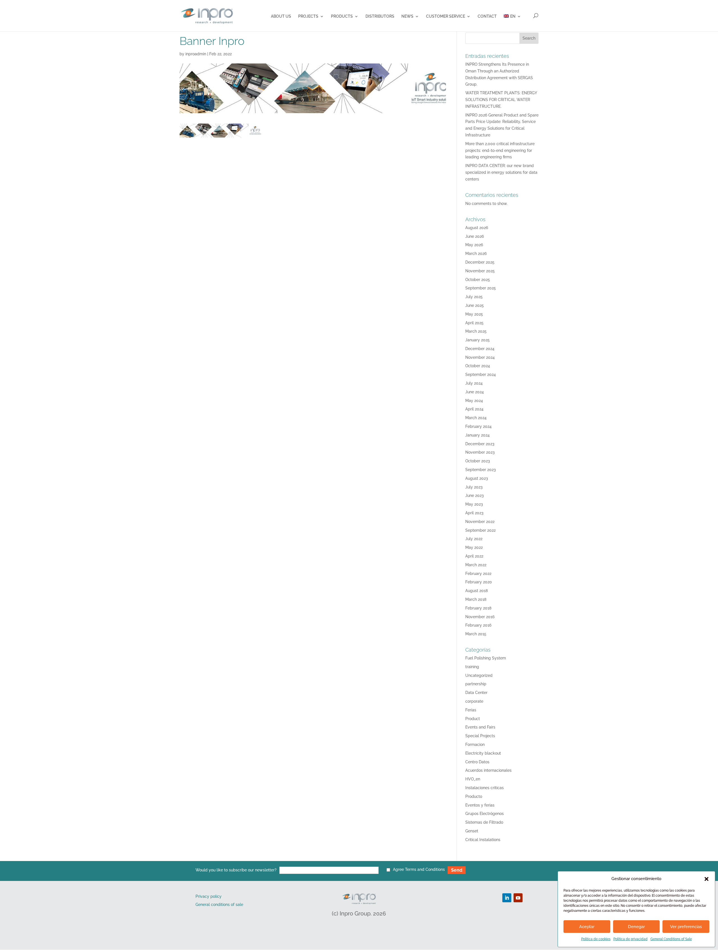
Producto (473, 796)
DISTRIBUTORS (379, 16)
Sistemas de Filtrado (484, 822)
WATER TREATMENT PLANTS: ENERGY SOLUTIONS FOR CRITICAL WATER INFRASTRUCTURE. (501, 100)
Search (529, 38)
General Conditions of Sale (671, 939)
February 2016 (478, 625)
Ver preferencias (686, 926)
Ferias (470, 710)
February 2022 (478, 573)
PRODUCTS (342, 16)
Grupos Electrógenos (484, 813)
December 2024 (479, 348)
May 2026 (474, 245)
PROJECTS (308, 16)
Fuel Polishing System (485, 658)
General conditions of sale (219, 904)
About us (281, 16)
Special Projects (480, 736)
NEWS (407, 16)
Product (472, 718)
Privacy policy (208, 896)
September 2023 (480, 469)
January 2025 (477, 340)
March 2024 (476, 417)
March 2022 (475, 565)
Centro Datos (477, 762)
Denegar (636, 926)
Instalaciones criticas (484, 787)
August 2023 (476, 478)
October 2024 (477, 366)
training (472, 666)
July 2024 (474, 383)
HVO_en (472, 779)
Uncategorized (479, 675)
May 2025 (474, 314)
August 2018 (476, 590)
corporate (474, 701)
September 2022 (480, 530)
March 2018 (475, 599)
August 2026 (476, 227)
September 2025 (480, 288)
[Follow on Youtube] (518, 897)
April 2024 (474, 409)
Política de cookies (596, 939)
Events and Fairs (480, 727)
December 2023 (479, 444)
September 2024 (480, 374)
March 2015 (475, 634)
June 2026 (474, 236)
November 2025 (480, 271)
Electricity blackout (483, 753)
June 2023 (474, 495)
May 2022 (474, 547)
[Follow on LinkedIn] (506, 897)
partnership (475, 684)
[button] (706, 879)
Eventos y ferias (479, 805)
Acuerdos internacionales (488, 770)
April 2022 (474, 556)
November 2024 (480, 357)
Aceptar (586, 926)
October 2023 (477, 461)
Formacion (475, 744)
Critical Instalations (482, 839)
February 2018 (478, 608)
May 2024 (474, 400)
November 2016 (479, 617)
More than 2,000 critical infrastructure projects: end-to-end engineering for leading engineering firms (500, 150)
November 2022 (479, 521)
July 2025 (474, 296)
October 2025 (477, 279)
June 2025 (474, 305)
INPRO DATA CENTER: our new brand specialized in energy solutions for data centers (501, 172)
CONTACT (487, 16)
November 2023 (480, 452)
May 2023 (474, 504)
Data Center (476, 692)
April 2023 (474, 513)
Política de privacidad (630, 939)
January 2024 (477, 435)
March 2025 (476, 331)
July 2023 (474, 487)
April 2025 (474, 323)
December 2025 (479, 262)
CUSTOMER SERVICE (445, 16)
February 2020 (478, 582)
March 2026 (476, 253)
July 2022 (473, 538)
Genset (471, 831)
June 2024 (474, 392)
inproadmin (195, 54)
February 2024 (478, 426)
